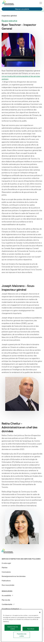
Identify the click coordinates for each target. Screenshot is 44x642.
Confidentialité (8, 604)
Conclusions (6, 572)
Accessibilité (7, 595)
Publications (6, 581)
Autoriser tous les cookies (12, 628)
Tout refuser (30, 629)
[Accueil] (8, 3)
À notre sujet (6, 563)
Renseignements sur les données (13, 576)
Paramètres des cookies (21, 635)
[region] (21, 625)
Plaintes (4, 567)
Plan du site (6, 600)
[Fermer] (40, 612)
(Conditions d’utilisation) (11, 609)
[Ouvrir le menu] (40, 3)
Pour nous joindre (8, 585)
